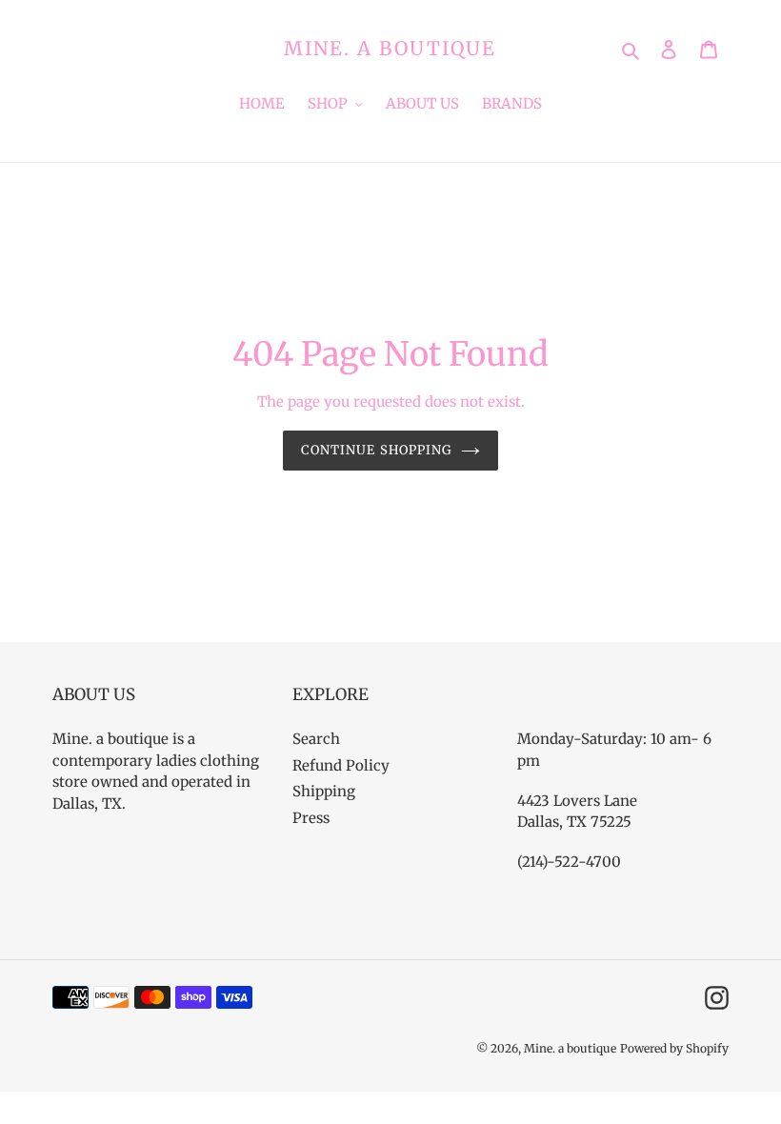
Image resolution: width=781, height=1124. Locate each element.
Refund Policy (341, 765)
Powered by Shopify (674, 1048)
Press (311, 818)
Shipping (323, 791)
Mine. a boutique (390, 48)
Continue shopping (376, 450)
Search (316, 739)
